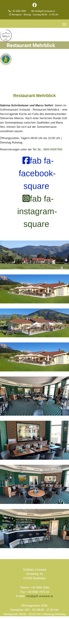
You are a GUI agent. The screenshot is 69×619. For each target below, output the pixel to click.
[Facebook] (34, 5)
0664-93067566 (52, 149)
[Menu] (64, 24)
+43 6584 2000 (20, 11)
